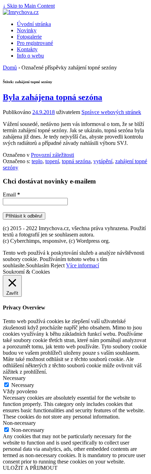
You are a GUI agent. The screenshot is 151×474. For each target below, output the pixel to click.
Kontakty (27, 49)
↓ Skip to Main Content (29, 6)
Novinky (27, 30)
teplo (37, 161)
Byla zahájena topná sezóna (52, 97)
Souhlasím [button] (37, 265)
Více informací (82, 265)
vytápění (102, 161)
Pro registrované (35, 43)
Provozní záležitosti (52, 155)
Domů (10, 68)
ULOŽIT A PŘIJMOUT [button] (30, 468)
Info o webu (30, 56)
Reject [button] (58, 265)
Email (11, 195)
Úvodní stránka (34, 24)
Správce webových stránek (111, 112)
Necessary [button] (14, 378)
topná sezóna (76, 161)
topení (52, 161)
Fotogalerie (29, 37)
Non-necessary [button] (19, 423)
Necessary (22, 385)
